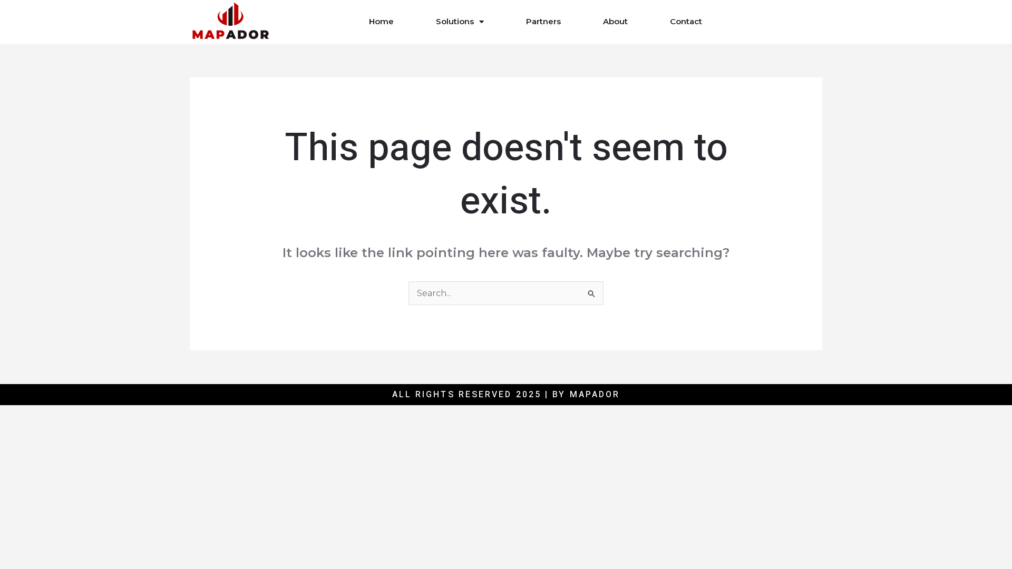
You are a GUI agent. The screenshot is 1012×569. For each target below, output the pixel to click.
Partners (543, 21)
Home (381, 21)
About (615, 21)
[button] (765, 21)
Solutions (455, 21)
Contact (686, 21)
